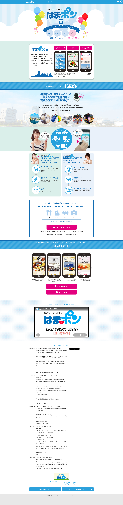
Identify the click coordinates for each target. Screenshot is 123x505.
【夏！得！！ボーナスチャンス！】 (44, 426)
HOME (37, 2)
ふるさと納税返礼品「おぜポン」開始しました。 (47, 376)
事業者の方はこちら (44, 489)
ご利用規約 (73, 495)
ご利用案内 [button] (56, 2)
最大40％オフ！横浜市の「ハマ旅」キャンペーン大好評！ (49, 348)
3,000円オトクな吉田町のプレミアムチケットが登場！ (48, 406)
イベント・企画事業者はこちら (77, 489)
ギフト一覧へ (62, 292)
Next (91, 267)
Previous (31, 267)
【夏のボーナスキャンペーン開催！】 (44, 457)
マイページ (42, 2)
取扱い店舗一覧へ (62, 286)
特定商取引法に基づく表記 (52, 495)
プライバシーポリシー (64, 495)
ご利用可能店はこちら (63, 227)
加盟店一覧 (49, 2)
